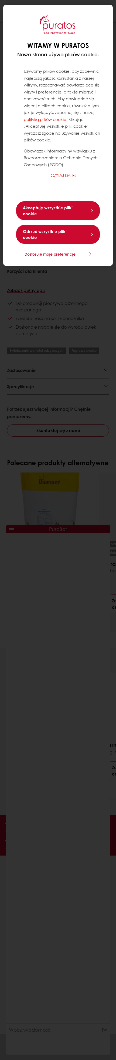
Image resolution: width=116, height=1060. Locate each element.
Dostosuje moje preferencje (50, 254)
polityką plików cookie (45, 119)
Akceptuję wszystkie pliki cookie (48, 211)
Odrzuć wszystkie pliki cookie (45, 234)
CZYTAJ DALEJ (63, 175)
